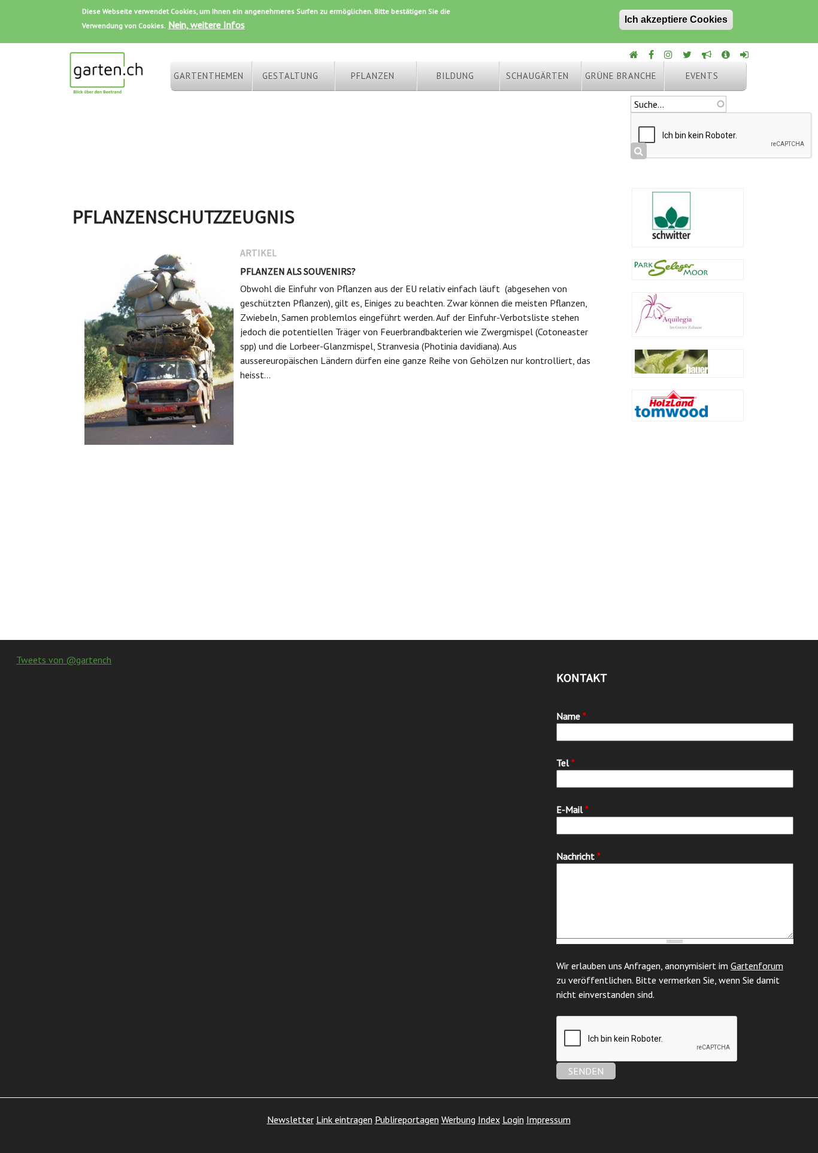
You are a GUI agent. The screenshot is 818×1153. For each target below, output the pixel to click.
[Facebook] (652, 54)
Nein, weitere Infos (206, 25)
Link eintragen (344, 1119)
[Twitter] (688, 54)
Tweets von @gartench (63, 660)
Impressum (548, 1119)
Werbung (458, 1119)
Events (702, 75)
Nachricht (578, 856)
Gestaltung (290, 75)
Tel (565, 763)
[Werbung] (707, 54)
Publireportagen (407, 1119)
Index (489, 1119)
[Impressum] (727, 54)
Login (513, 1119)
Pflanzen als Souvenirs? (298, 271)
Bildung (455, 75)
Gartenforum (757, 966)
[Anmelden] (745, 54)
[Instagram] (669, 54)
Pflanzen (373, 75)
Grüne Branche (620, 75)
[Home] (634, 54)
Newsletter (290, 1119)
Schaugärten (537, 75)
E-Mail (572, 809)
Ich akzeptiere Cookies (676, 19)
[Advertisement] (409, 544)
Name (571, 716)
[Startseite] (106, 89)
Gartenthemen (209, 75)
